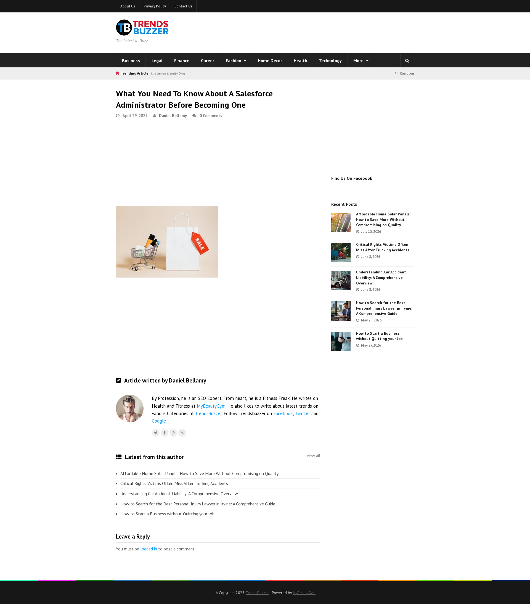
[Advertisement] (335, 31)
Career (207, 60)
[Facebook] (164, 433)
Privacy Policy (155, 6)
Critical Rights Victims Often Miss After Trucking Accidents (174, 483)
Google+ (160, 421)
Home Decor (270, 60)
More (359, 60)
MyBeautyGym (211, 406)
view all (313, 455)
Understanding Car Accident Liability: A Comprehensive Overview (179, 493)
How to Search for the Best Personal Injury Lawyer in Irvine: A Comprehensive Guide (197, 504)
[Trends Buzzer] (142, 32)
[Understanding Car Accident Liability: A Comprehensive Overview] (341, 280)
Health (300, 60)
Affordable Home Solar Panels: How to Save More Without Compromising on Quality (199, 473)
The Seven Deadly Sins (167, 73)
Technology (330, 60)
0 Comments (211, 115)
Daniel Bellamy (173, 115)
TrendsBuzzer (208, 413)
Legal (157, 60)
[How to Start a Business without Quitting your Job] (341, 341)
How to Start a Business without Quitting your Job (167, 513)
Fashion (234, 60)
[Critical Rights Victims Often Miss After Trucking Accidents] (341, 252)
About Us (127, 6)
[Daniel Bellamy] (182, 433)
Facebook (283, 413)
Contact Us (183, 6)
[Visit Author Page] (130, 408)
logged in (148, 549)
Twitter (302, 413)
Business (131, 60)
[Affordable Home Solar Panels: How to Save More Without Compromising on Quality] (341, 222)
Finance (181, 60)
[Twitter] (156, 433)
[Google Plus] (173, 433)
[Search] (407, 60)
